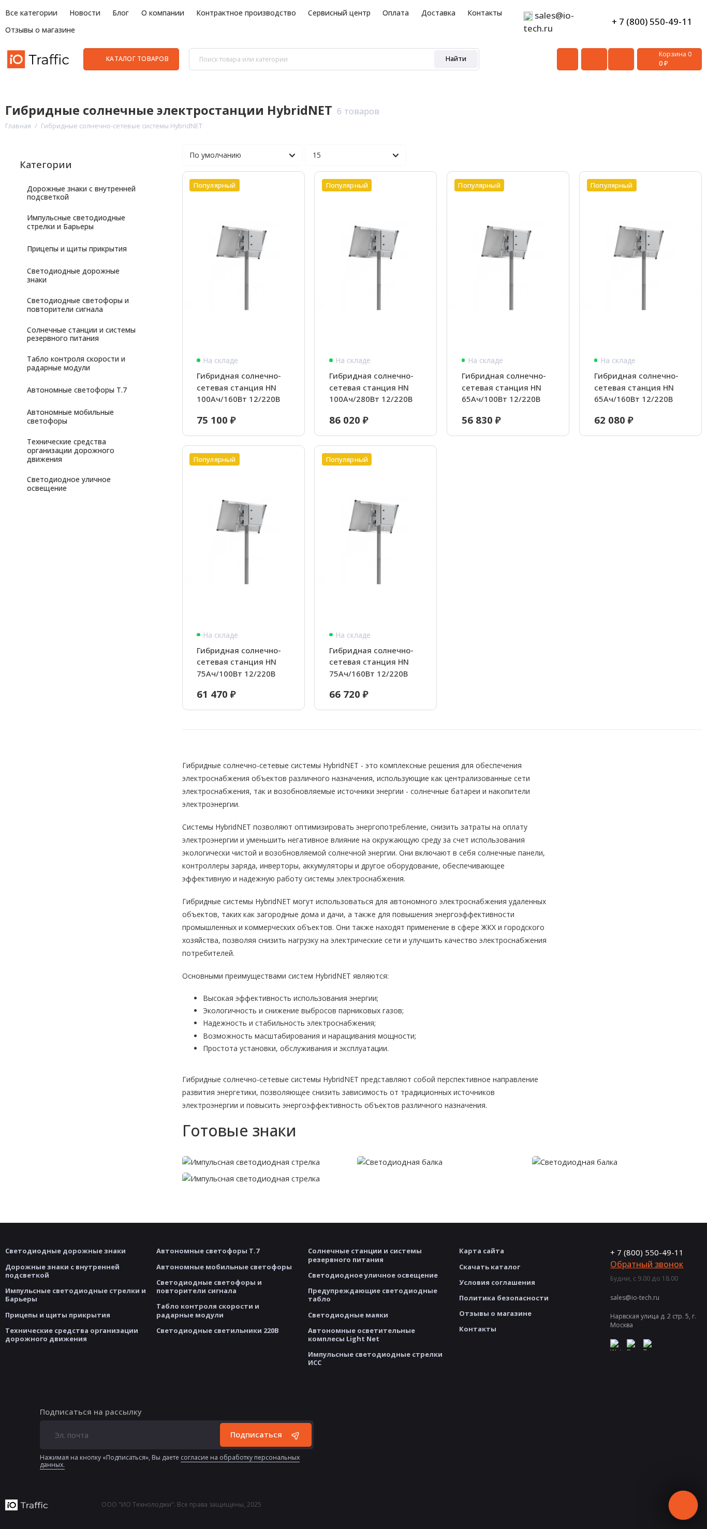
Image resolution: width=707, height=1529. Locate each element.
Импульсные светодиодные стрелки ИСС (375, 1358)
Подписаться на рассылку (91, 1412)
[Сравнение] (594, 59)
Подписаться (256, 1434)
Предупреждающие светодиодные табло (372, 1294)
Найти (456, 58)
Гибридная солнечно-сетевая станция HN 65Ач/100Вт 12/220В (504, 387)
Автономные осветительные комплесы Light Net (361, 1334)
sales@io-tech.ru (634, 1297)
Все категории (31, 13)
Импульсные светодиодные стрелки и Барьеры (76, 222)
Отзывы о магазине (40, 30)
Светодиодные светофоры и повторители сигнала (78, 304)
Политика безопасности (504, 1297)
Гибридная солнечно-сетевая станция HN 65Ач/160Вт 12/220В (636, 387)
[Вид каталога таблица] (691, 155)
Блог (120, 13)
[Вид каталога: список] (666, 155)
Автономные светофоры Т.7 (77, 390)
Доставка (438, 13)
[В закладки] (291, 185)
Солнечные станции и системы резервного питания (81, 334)
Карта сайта (481, 1250)
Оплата (395, 13)
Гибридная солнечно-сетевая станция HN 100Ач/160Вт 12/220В (239, 387)
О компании (162, 13)
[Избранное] (621, 59)
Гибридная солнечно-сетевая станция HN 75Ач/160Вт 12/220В (371, 662)
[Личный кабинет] (567, 59)
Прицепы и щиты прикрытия (77, 248)
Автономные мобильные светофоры (70, 416)
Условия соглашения (497, 1282)
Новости (84, 13)
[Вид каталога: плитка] (642, 155)
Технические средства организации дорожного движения (70, 450)
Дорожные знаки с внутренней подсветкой (81, 193)
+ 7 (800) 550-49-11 (652, 21)
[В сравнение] (273, 185)
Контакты (484, 13)
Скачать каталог (489, 1266)
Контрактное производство (246, 13)
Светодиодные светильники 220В (217, 1330)
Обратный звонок (646, 1264)
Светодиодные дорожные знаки (73, 275)
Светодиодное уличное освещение (69, 483)
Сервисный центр (339, 13)
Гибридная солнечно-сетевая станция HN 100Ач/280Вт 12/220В (371, 387)
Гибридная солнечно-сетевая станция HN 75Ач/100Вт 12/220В (239, 662)
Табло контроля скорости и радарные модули (76, 363)
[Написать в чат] (682, 1504)
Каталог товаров (137, 58)
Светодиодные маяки (348, 1315)
